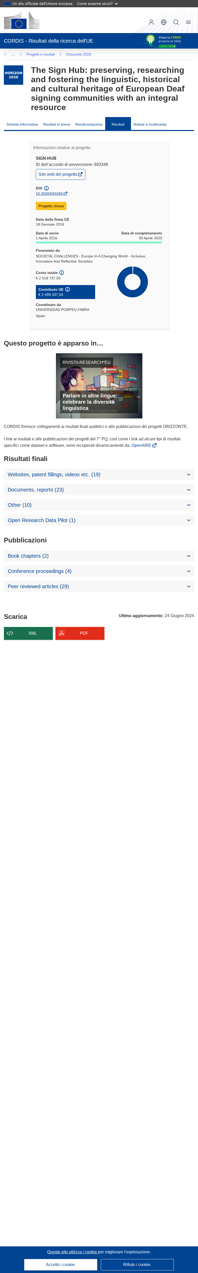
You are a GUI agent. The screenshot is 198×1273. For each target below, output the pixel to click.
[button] (163, 22)
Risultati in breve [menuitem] (56, 124)
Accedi (151, 22)
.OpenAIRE (141, 445)
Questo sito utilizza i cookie (72, 1252)
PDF (84, 633)
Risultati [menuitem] (118, 124)
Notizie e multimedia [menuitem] (150, 124)
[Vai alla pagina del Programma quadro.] (13, 75)
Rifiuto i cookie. (137, 1264)
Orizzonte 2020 (78, 54)
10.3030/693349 (49, 193)
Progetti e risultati (41, 54)
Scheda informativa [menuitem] (22, 124)
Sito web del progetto (58, 176)
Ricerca (176, 22)
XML (32, 633)
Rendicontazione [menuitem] (89, 124)
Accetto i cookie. (61, 1264)
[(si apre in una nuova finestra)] (21, 20)
